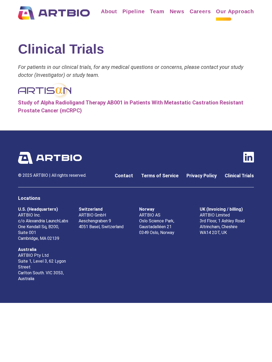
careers (200, 11)
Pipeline (133, 11)
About (109, 11)
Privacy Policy (201, 175)
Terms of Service (159, 175)
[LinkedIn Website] (248, 157)
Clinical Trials (239, 175)
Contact (124, 175)
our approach (235, 11)
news (177, 11)
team (157, 11)
